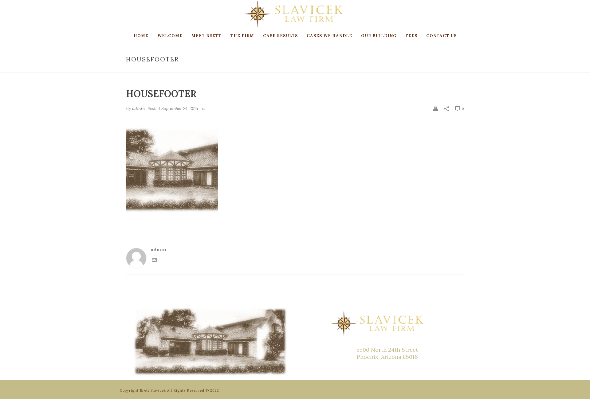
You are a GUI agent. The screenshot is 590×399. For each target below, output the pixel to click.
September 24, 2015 (179, 108)
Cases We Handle (329, 35)
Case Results (280, 35)
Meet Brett (206, 35)
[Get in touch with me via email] (154, 260)
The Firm (242, 35)
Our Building (378, 35)
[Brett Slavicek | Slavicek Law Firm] (294, 14)
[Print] (435, 108)
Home (141, 35)
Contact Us (441, 35)
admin (138, 108)
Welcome (170, 35)
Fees (411, 35)
